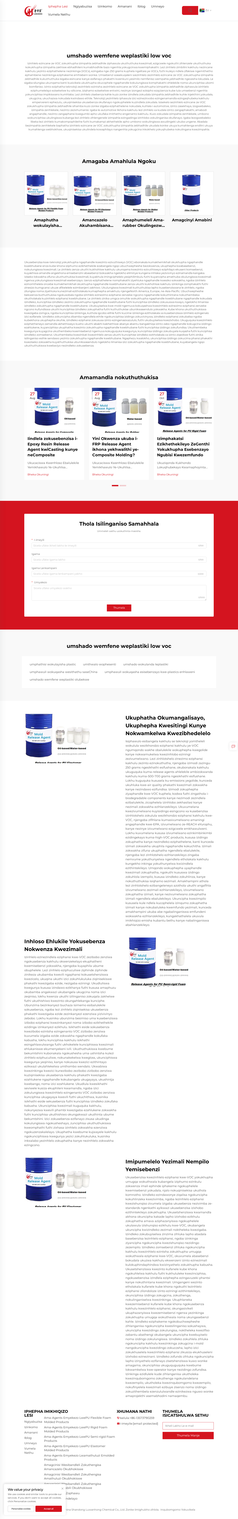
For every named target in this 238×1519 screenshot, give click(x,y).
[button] (115, 485)
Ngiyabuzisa (82, 6)
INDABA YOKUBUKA (46, 193)
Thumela (119, 607)
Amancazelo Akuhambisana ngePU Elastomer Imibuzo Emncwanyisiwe (95, 223)
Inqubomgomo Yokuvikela (177, 1509)
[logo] (33, 10)
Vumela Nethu (59, 14)
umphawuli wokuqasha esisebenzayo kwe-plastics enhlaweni (150, 672)
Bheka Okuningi (38, 474)
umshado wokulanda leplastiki (145, 664)
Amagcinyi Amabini (192, 220)
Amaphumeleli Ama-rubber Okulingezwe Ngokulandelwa (143, 223)
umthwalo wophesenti (99, 664)
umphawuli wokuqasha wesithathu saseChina (63, 672)
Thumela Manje (188, 1435)
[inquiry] (233, 746)
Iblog (141, 6)
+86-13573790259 (142, 1418)
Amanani (125, 6)
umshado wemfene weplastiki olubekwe (59, 679)
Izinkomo (105, 6)
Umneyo (157, 6)
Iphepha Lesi (58, 6)
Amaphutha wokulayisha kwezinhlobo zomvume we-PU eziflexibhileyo (46, 223)
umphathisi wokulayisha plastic (53, 664)
